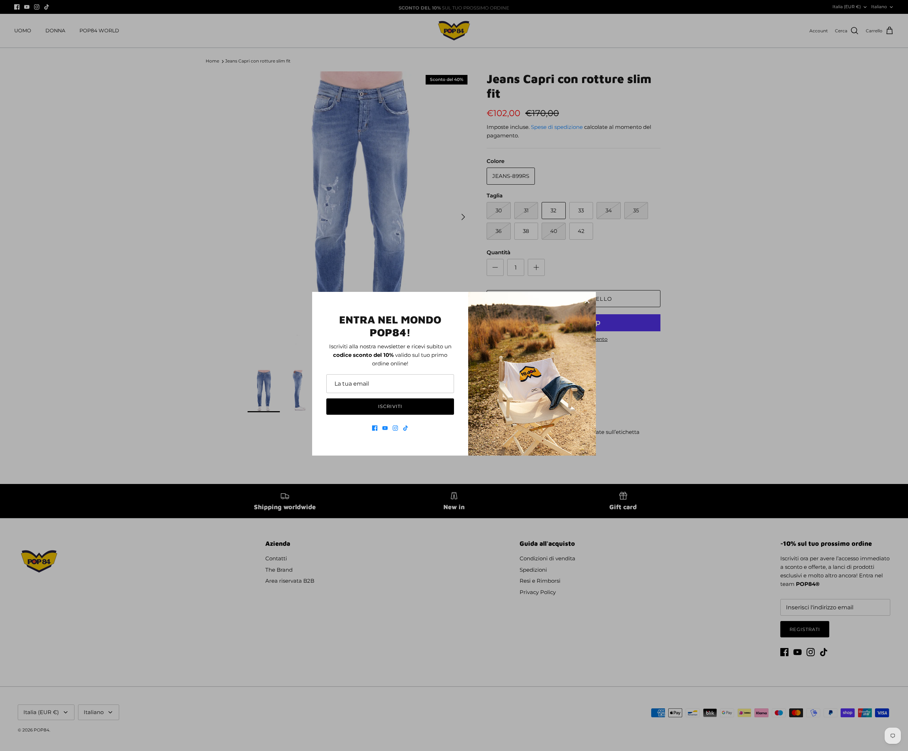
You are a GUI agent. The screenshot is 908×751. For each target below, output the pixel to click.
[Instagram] (395, 428)
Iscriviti (390, 406)
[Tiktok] (405, 428)
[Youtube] (385, 428)
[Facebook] (374, 428)
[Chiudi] (587, 301)
